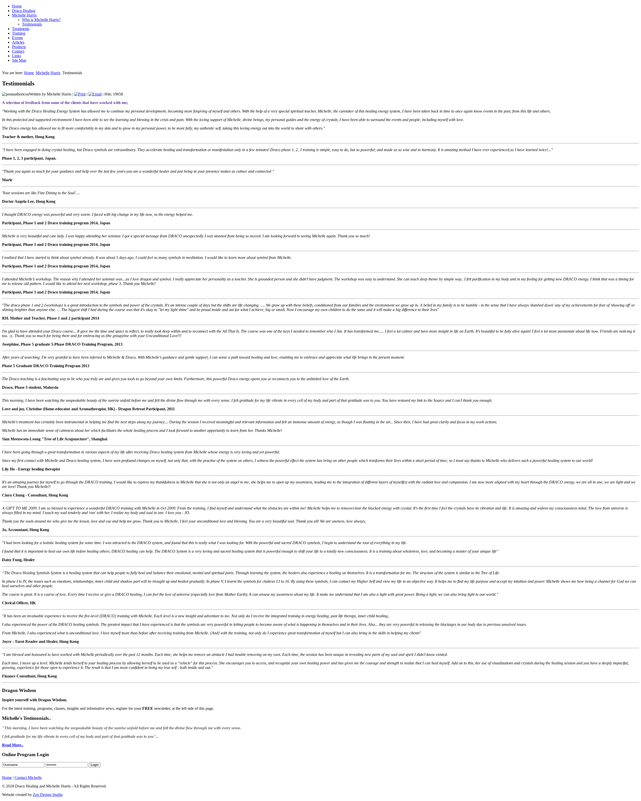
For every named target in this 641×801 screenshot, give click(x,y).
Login (94, 765)
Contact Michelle (28, 777)
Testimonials (32, 24)
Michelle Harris (48, 73)
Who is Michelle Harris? (41, 20)
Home (29, 73)
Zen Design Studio (48, 794)
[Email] (95, 94)
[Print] (80, 94)
